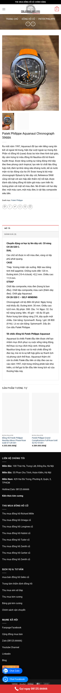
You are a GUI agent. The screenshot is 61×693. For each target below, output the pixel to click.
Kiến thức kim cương (12, 495)
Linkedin (6, 653)
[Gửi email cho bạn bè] (20, 206)
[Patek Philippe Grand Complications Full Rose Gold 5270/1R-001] (45, 413)
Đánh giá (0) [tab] (10, 234)
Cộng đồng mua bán (12, 634)
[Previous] (6, 73)
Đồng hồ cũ (28, 19)
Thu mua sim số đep (12, 590)
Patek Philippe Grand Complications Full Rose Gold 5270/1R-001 (44, 440)
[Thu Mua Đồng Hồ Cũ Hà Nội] (30, 9)
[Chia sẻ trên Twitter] (15, 206)
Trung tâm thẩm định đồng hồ (17, 583)
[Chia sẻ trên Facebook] (10, 206)
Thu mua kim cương (12, 596)
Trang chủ (12, 19)
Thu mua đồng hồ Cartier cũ (16, 553)
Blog (4, 660)
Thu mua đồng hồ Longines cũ (17, 526)
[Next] (54, 73)
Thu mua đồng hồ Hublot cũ (16, 533)
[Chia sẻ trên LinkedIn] (30, 206)
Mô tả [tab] (7, 228)
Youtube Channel (10, 647)
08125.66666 (22, 489)
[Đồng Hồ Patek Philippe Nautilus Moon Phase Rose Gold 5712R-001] (15, 413)
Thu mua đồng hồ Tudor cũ (16, 539)
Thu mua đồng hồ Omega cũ (16, 520)
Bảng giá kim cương (12, 603)
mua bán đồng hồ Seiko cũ (15, 577)
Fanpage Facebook (11, 627)
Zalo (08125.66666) (12, 640)
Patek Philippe (46, 19)
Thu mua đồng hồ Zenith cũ (16, 546)
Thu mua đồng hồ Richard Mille (18, 513)
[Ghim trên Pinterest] (25, 206)
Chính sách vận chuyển (13, 610)
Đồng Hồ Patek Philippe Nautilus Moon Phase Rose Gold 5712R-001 (14, 440)
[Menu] (4, 9)
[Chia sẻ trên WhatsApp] (4, 206)
